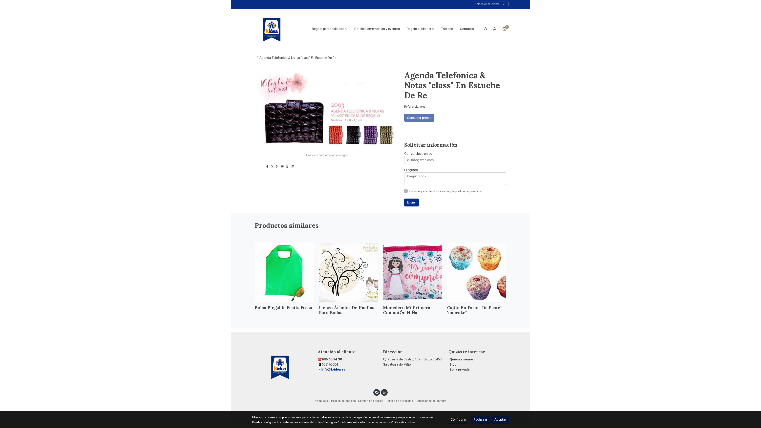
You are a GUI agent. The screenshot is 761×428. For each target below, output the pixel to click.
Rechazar (480, 419)
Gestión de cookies (370, 401)
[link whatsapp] (384, 392)
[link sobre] (282, 366)
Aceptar (500, 419)
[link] (272, 29)
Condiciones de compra (431, 401)
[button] (330, 29)
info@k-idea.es (333, 369)
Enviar (411, 202)
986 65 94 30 (332, 359)
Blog (452, 364)
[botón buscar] (485, 29)
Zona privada (459, 369)
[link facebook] (376, 392)
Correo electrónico (418, 154)
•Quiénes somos (461, 359)
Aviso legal (322, 401)
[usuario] (494, 29)
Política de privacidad (399, 401)
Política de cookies (343, 401)
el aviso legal (441, 191)
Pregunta (411, 170)
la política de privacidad (467, 191)
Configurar (459, 419)
